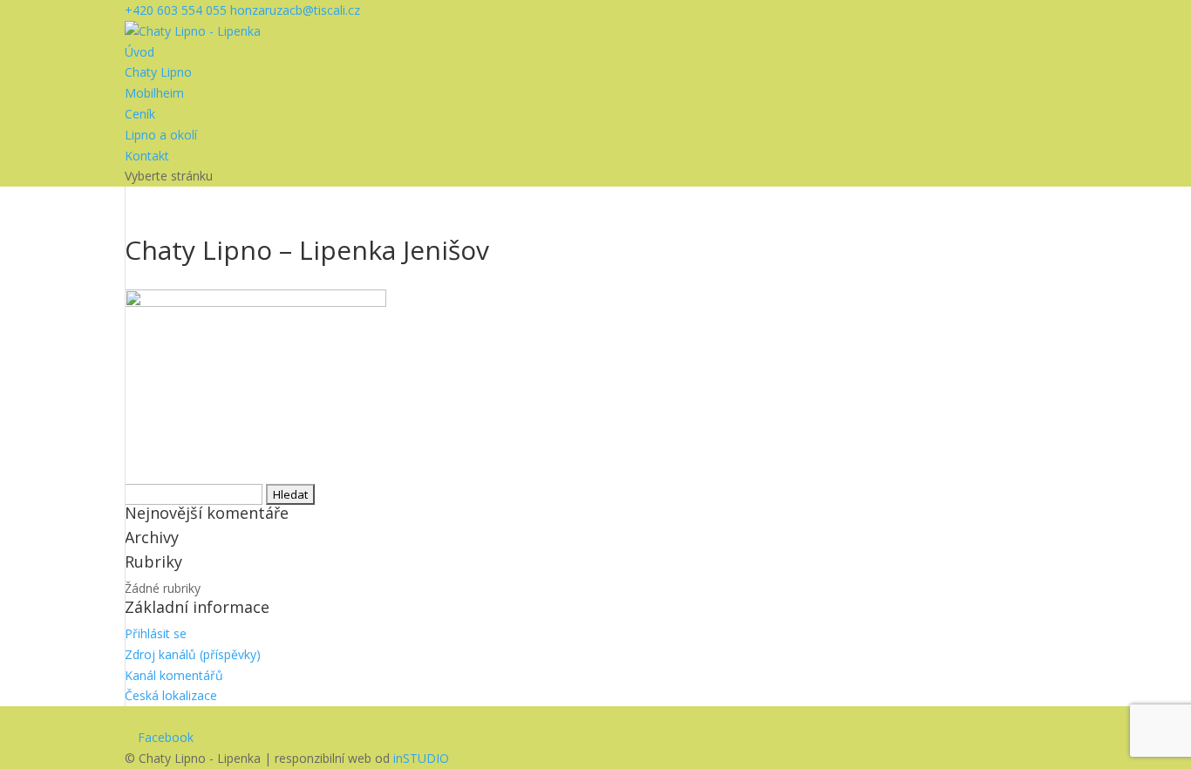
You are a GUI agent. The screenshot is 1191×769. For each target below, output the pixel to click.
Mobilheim (154, 93)
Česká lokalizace (171, 695)
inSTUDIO (421, 758)
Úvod (139, 52)
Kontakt (147, 155)
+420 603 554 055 (176, 10)
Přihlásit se (156, 633)
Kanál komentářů (174, 675)
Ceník (140, 113)
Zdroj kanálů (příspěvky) (193, 654)
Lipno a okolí (161, 134)
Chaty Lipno (158, 72)
